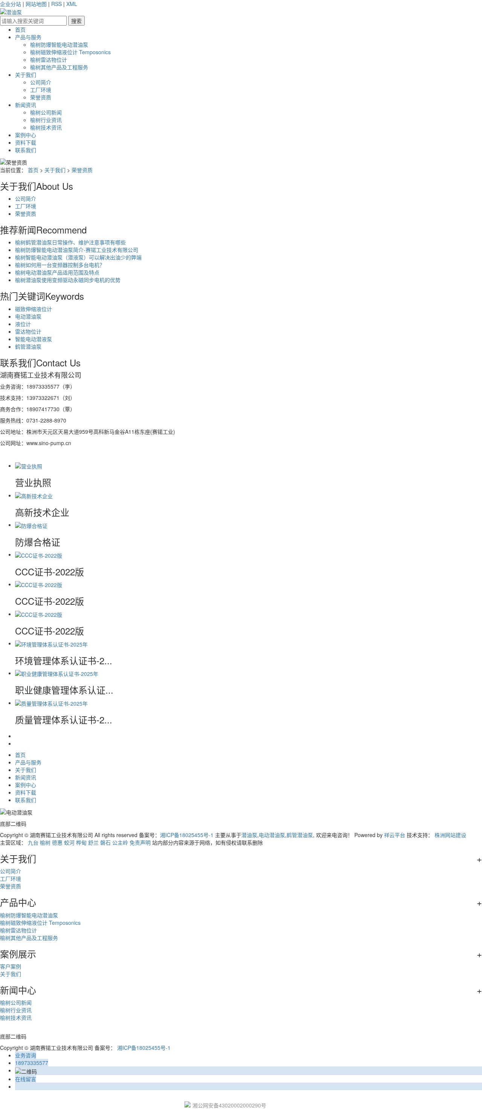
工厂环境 (40, 89)
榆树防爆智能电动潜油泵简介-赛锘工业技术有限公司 (76, 249)
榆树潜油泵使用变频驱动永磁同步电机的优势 (67, 280)
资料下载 (25, 142)
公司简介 (40, 82)
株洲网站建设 (450, 835)
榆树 (45, 842)
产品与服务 (28, 37)
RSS (56, 4)
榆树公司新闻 (46, 112)
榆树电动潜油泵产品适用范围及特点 (57, 272)
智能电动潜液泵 (33, 339)
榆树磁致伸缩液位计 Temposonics (70, 52)
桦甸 (81, 842)
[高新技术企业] (34, 495)
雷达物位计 (28, 331)
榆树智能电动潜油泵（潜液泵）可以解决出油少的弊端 (78, 257)
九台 (33, 842)
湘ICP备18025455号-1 (187, 835)
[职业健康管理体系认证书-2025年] (56, 673)
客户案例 (10, 966)
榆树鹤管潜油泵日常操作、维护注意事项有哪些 (70, 242)
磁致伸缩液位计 (33, 309)
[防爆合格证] (31, 524)
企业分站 (10, 4)
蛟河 (69, 842)
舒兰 (93, 842)
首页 (20, 29)
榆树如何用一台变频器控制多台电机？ (60, 264)
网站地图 (36, 4)
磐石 (105, 842)
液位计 (23, 324)
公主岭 (120, 842)
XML (71, 4)
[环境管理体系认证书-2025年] (51, 643)
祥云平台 (394, 835)
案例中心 (25, 135)
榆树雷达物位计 (48, 59)
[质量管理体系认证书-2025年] (51, 702)
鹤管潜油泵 (28, 346)
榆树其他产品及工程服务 (59, 67)
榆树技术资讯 (46, 127)
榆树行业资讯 (46, 120)
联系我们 (25, 150)
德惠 (57, 842)
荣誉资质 (40, 97)
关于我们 (25, 74)
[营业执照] (28, 465)
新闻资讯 (25, 104)
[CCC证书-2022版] (38, 554)
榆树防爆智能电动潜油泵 (59, 44)
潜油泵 (249, 835)
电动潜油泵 (28, 316)
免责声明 (140, 842)
